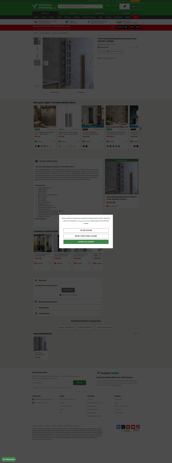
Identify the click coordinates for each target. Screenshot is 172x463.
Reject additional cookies (86, 236)
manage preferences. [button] (84, 221)
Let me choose (86, 230)
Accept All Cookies (86, 242)
